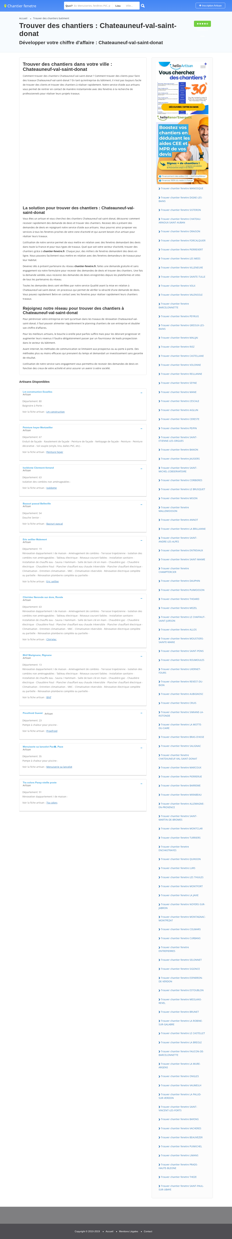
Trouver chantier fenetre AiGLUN (179, 410)
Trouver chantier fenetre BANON (179, 449)
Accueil (23, 18)
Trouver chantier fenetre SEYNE (179, 382)
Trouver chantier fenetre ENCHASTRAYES (174, 848)
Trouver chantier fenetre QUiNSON (181, 859)
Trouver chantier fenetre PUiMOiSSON (182, 590)
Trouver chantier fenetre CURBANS (181, 938)
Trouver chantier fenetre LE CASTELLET (183, 1033)
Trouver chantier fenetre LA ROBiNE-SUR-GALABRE (181, 1022)
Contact (148, 1231)
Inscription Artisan (211, 5)
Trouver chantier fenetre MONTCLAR (182, 828)
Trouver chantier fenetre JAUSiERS (180, 458)
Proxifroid (51, 731)
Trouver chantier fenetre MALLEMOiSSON (174, 509)
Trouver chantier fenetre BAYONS (180, 1119)
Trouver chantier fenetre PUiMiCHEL (181, 1146)
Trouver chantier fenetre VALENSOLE (182, 294)
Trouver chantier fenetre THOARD (180, 599)
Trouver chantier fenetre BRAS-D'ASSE (182, 737)
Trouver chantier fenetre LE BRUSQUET (183, 489)
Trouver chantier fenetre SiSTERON (181, 210)
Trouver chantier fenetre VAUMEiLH (181, 1085)
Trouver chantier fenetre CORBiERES (181, 480)
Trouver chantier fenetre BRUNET (180, 1011)
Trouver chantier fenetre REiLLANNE (181, 373)
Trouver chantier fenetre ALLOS (179, 629)
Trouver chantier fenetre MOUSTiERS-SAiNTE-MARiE (181, 640)
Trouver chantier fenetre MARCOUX (181, 767)
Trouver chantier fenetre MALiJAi (179, 337)
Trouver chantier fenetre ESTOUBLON (182, 990)
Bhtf (48, 697)
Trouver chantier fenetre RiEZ (177, 346)
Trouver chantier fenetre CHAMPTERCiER (174, 570)
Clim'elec (51, 639)
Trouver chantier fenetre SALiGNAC (181, 746)
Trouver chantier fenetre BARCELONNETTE (174, 305)
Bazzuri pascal (54, 523)
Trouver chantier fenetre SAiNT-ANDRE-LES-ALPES (178, 539)
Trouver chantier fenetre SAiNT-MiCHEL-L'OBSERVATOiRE (178, 469)
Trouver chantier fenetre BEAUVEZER (182, 1137)
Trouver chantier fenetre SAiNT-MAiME (183, 559)
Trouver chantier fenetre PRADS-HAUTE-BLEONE (178, 1166)
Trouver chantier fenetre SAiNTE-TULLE (183, 276)
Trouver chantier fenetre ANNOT (179, 519)
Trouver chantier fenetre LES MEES (180, 258)
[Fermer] (218, 1190)
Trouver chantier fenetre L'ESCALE (180, 401)
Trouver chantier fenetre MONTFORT (182, 886)
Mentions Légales (128, 1231)
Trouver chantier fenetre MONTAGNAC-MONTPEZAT (182, 918)
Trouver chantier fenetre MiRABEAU (181, 794)
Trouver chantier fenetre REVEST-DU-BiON (181, 683)
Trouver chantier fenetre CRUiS (178, 703)
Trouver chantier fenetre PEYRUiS (180, 316)
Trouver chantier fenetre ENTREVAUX (182, 550)
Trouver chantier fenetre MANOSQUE (182, 188)
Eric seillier (52, 581)
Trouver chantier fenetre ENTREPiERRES (174, 949)
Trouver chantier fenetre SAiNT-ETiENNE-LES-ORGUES (178, 439)
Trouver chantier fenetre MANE (179, 392)
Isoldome (51, 487)
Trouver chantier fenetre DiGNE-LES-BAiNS (180, 199)
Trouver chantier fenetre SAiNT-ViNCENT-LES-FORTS (178, 1108)
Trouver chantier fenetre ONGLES (180, 1076)
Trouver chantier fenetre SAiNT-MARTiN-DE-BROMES (178, 817)
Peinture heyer (54, 452)
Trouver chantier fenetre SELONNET (181, 959)
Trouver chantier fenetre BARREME (181, 785)
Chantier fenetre (21, 5)
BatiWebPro (200, 1221)
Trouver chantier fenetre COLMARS (181, 929)
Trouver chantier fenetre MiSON (179, 498)
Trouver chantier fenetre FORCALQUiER (183, 240)
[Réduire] (212, 1190)
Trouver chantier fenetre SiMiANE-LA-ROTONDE (181, 713)
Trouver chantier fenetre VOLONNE (181, 364)
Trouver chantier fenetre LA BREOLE (181, 1042)
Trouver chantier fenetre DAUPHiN (180, 580)
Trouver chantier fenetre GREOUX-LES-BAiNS (182, 327)
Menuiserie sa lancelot (59, 766)
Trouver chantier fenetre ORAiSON (180, 231)
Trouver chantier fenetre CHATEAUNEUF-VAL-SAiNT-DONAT (178, 756)
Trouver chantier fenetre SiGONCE (180, 968)
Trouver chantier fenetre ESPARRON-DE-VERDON (181, 979)
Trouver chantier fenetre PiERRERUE (181, 776)
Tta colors (51, 802)
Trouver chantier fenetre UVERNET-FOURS (180, 670)
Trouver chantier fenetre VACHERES (181, 1128)
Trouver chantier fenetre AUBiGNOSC (182, 694)
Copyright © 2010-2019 (87, 1231)
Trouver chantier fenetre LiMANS (179, 1155)
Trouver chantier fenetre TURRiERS (181, 837)
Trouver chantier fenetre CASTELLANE (182, 355)
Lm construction (55, 411)
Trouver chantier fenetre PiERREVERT (182, 249)
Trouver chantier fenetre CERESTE (180, 419)
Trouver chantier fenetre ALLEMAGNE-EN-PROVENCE (181, 805)
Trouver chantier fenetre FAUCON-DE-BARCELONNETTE (181, 1053)
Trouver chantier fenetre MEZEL (179, 608)
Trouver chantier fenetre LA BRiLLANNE (183, 528)
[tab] (83, 392)
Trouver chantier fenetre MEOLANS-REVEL (180, 1001)
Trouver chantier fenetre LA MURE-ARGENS (180, 1065)
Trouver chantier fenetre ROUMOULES (182, 660)
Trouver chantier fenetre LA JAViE (180, 895)
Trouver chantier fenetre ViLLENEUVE (182, 267)
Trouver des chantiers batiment (51, 18)
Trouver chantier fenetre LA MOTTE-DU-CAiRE (180, 726)
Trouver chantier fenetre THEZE (179, 1177)
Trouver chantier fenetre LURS (178, 868)
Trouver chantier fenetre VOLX (178, 285)
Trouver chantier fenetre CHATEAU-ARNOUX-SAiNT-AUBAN (180, 220)
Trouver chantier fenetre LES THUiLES (182, 877)
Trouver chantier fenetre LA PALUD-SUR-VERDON (180, 1096)
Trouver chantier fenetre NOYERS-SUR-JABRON (182, 906)
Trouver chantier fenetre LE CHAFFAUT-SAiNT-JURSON (182, 618)
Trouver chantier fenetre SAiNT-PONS (182, 651)
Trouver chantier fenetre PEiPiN (179, 428)
